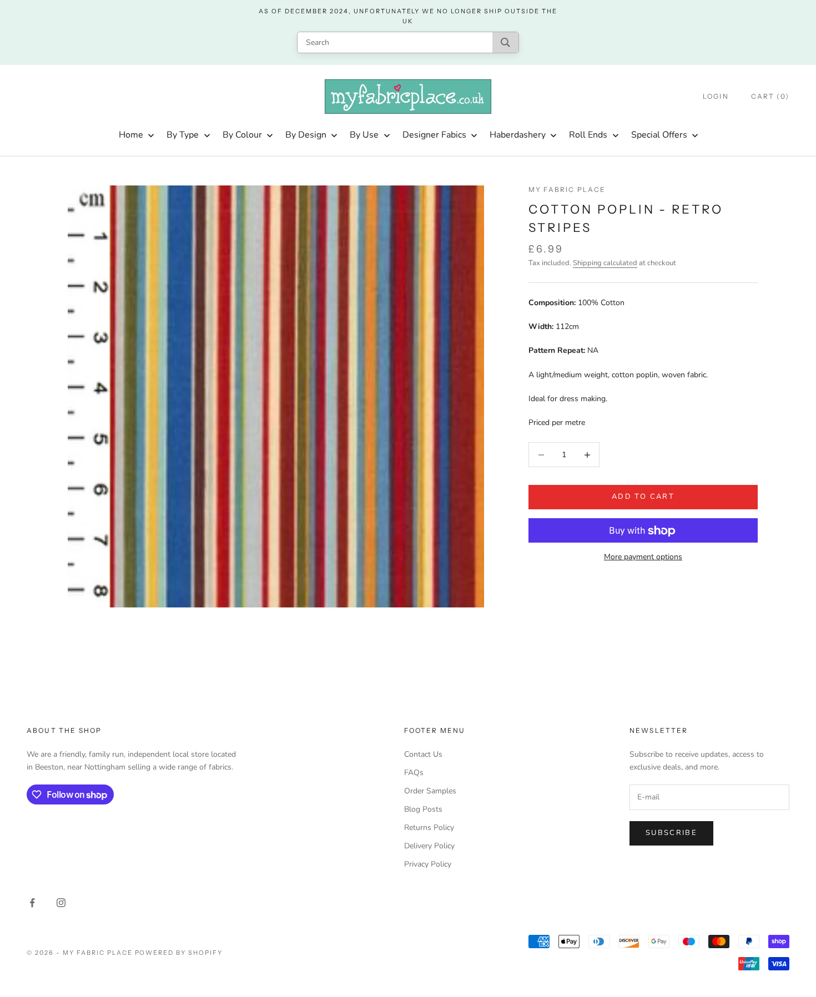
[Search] (505, 42)
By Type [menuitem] (183, 135)
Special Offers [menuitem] (659, 135)
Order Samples (430, 791)
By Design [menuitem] (305, 135)
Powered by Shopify (179, 952)
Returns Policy (429, 827)
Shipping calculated (605, 263)
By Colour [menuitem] (242, 135)
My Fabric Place (567, 189)
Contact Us (423, 754)
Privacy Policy (427, 864)
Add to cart (643, 497)
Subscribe (671, 833)
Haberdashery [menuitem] (518, 135)
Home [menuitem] (131, 135)
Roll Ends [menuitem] (588, 135)
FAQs (414, 772)
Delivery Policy (429, 846)
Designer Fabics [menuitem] (434, 135)
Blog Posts (423, 809)
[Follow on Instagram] (61, 902)
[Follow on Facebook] (32, 902)
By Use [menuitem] (364, 135)
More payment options (643, 557)
